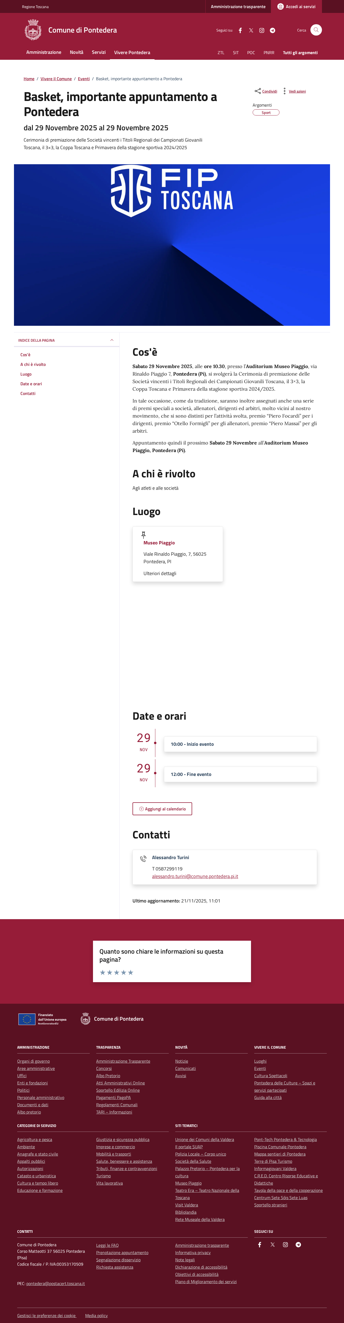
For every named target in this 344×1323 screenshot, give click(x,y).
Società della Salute (193, 1161)
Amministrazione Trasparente (123, 1061)
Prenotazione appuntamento (122, 1252)
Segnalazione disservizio (118, 1259)
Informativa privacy (193, 1252)
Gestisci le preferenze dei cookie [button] (47, 1315)
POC (251, 52)
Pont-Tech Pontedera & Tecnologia (285, 1139)
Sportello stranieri (270, 1205)
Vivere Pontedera (132, 52)
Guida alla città (268, 1097)
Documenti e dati (32, 1104)
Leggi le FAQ (107, 1245)
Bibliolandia (185, 1212)
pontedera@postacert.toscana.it (55, 1283)
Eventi (260, 1068)
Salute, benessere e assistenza (124, 1161)
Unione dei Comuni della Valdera (204, 1139)
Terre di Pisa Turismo (273, 1161)
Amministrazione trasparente (238, 6)
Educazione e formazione (40, 1190)
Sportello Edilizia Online (118, 1090)
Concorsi (104, 1068)
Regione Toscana (35, 6)
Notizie (181, 1061)
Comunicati (185, 1068)
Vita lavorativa (109, 1183)
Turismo (103, 1175)
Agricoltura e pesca (34, 1139)
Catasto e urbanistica (36, 1175)
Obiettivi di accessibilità (196, 1274)
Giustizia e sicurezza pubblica (122, 1139)
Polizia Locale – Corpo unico (200, 1154)
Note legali (185, 1259)
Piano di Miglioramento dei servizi (206, 1281)
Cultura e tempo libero (37, 1183)
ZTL (221, 52)
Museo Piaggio (159, 543)
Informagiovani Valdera (275, 1168)
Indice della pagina (36, 340)
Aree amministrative (36, 1068)
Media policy (96, 1315)
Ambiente (26, 1146)
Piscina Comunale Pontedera (280, 1146)
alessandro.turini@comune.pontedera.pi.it (195, 876)
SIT (236, 52)
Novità (76, 52)
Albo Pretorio (108, 1075)
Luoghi (260, 1061)
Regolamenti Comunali (117, 1104)
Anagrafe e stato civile (37, 1154)
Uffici (22, 1075)
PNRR (269, 52)
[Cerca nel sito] (316, 30)
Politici (23, 1090)
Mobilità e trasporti (113, 1154)
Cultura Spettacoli (270, 1075)
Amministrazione (43, 52)
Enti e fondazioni (32, 1083)
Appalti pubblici (31, 1161)
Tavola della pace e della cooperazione (288, 1190)
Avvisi (180, 1075)
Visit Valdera (186, 1205)
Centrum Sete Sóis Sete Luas (280, 1197)
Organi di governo (33, 1061)
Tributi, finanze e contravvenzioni (126, 1168)
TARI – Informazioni (114, 1112)
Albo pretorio (29, 1112)
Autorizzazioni (30, 1168)
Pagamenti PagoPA (113, 1097)
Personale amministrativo (40, 1097)
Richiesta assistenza (114, 1267)
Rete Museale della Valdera (200, 1219)
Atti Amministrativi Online (120, 1083)
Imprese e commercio (115, 1146)
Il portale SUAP (189, 1146)
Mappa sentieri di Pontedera (280, 1154)
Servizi (99, 52)
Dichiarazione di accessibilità (201, 1267)
